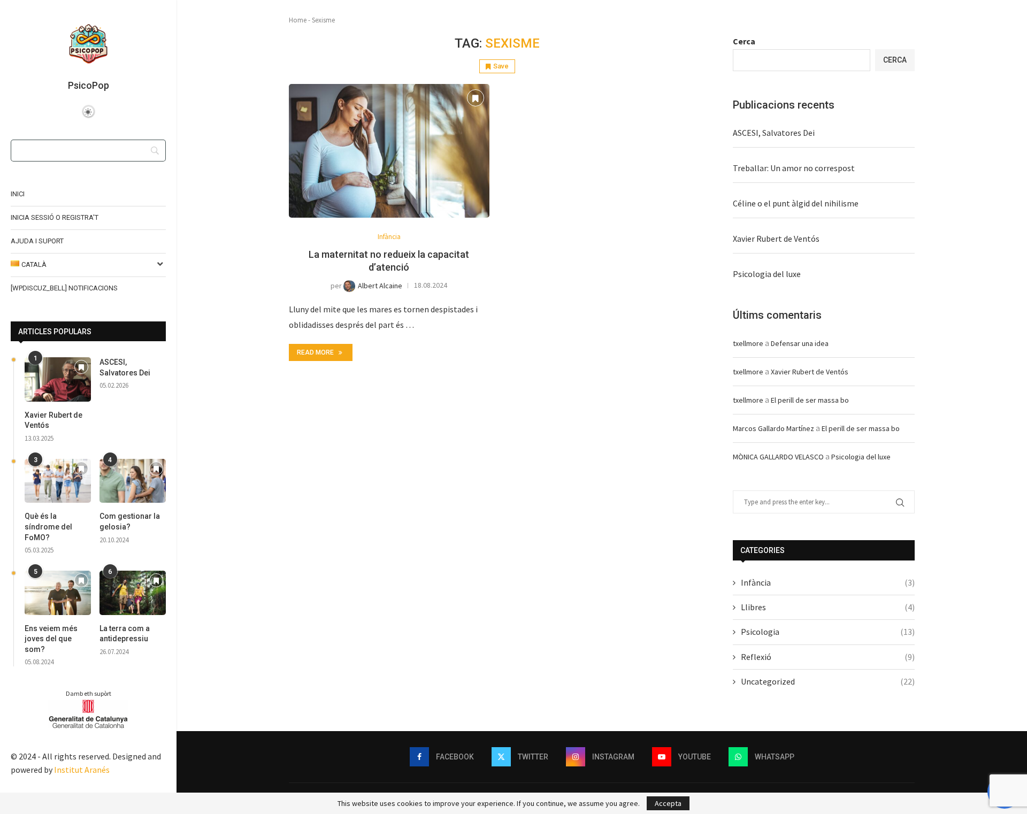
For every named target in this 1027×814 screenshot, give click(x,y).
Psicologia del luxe (767, 273)
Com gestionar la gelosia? (129, 521)
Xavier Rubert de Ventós (53, 420)
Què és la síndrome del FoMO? (48, 526)
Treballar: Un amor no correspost (794, 168)
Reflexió (828, 656)
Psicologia (828, 631)
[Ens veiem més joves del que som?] (58, 593)
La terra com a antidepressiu (124, 633)
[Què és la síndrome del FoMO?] (58, 481)
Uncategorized (828, 681)
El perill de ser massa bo (810, 400)
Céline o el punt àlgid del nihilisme (796, 203)
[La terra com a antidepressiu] (132, 593)
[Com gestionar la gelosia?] (132, 481)
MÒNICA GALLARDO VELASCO (778, 457)
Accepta (668, 803)
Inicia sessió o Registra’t (54, 217)
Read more (315, 352)
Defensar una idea (800, 343)
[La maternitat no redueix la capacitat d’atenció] (389, 151)
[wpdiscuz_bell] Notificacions (64, 288)
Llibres (828, 607)
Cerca (744, 41)
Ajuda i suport (37, 241)
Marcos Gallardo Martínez (773, 428)
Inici (18, 194)
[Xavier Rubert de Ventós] (58, 379)
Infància (828, 582)
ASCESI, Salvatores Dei (124, 367)
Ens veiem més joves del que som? (51, 639)
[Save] (81, 367)
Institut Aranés (82, 769)
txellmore (748, 343)
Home (297, 20)
